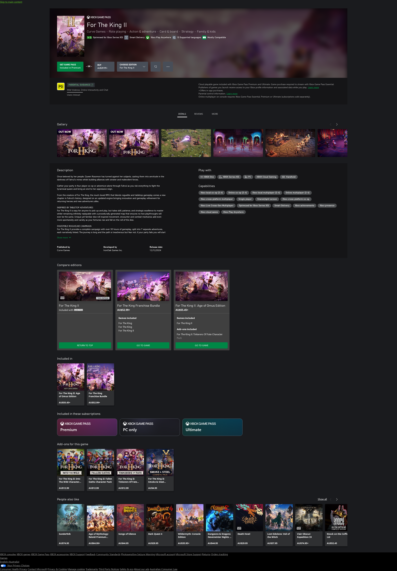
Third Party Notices (109, 569)
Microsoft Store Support (188, 554)
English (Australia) (9, 561)
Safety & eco (126, 569)
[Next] (337, 124)
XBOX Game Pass (40, 554)
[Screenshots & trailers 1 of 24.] (82, 143)
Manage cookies (76, 569)
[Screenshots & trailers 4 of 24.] (238, 143)
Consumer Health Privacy (13, 569)
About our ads (141, 569)
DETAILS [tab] (182, 113)
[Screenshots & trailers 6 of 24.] (342, 143)
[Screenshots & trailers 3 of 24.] (186, 143)
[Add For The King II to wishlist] (156, 67)
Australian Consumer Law (163, 569)
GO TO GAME (143, 345)
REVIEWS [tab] (198, 113)
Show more (62, 237)
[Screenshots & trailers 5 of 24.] (290, 143)
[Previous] (331, 124)
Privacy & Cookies (57, 569)
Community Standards (108, 554)
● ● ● (168, 66)
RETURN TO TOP (85, 345)
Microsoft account (165, 554)
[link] (70, 384)
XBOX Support (77, 554)
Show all (322, 499)
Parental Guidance (79, 85)
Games (3, 558)
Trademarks (92, 569)
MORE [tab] (215, 113)
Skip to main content (11, 1)
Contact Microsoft (37, 569)
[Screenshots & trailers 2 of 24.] (134, 143)
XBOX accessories (59, 554)
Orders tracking (219, 554)
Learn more (313, 87)
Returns (206, 554)
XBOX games (23, 554)
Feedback (90, 554)
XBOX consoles (8, 554)
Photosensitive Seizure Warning (138, 554)
